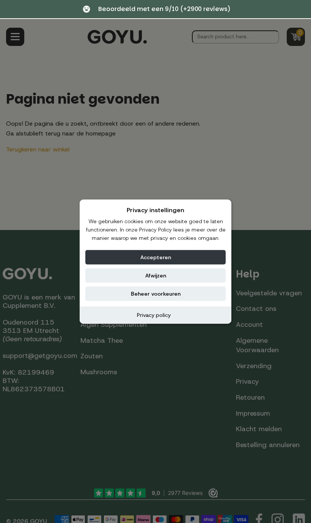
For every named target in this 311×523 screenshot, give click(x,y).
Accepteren (155, 257)
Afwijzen (155, 275)
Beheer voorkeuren (156, 293)
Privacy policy (154, 314)
